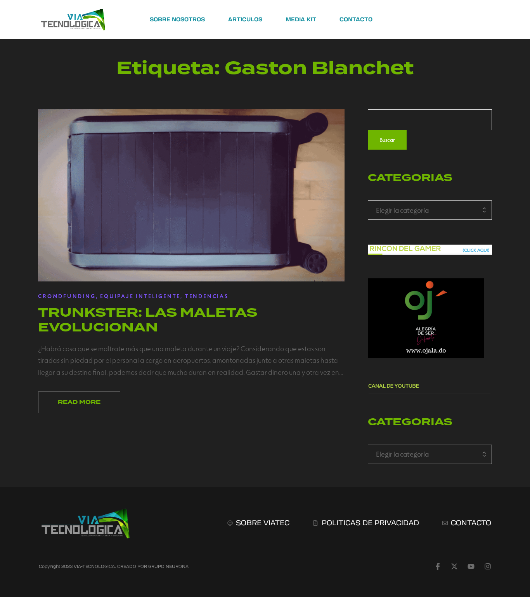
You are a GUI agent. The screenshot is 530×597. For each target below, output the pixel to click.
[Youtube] (471, 566)
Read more (79, 402)
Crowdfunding (67, 296)
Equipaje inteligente (140, 296)
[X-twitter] (454, 566)
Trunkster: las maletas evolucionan (147, 319)
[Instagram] (487, 566)
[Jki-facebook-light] (437, 566)
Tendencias (207, 296)
